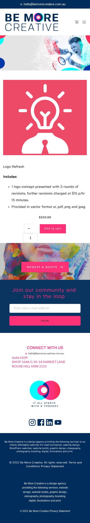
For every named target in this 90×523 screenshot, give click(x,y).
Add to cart (52, 228)
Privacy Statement (52, 466)
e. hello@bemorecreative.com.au (43, 4)
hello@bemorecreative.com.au (46, 353)
